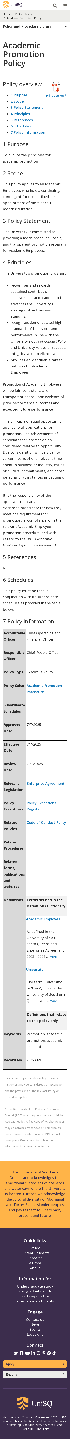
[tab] (35, 26)
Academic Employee (43, 919)
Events (35, 1329)
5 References (22, 120)
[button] (35, 26)
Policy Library (23, 14)
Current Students (35, 1253)
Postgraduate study (35, 1291)
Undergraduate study (35, 1286)
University (35, 969)
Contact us (35, 1319)
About (35, 1268)
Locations (35, 1334)
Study (35, 1248)
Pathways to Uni (35, 1296)
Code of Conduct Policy (46, 822)
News (35, 1324)
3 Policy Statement (27, 107)
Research (35, 1258)
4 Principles (20, 113)
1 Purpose (19, 95)
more (53, 957)
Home (7, 14)
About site (43, 1429)
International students (35, 1301)
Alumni (35, 1263)
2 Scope (17, 101)
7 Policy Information (28, 132)
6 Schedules (21, 126)
